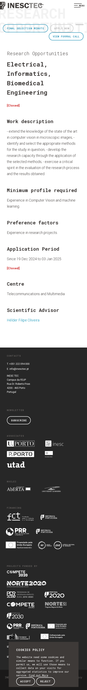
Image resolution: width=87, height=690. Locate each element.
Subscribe (19, 420)
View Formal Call (66, 36)
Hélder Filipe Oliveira (23, 320)
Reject (45, 681)
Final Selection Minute (25, 28)
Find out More (38, 675)
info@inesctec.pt (19, 369)
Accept (25, 681)
